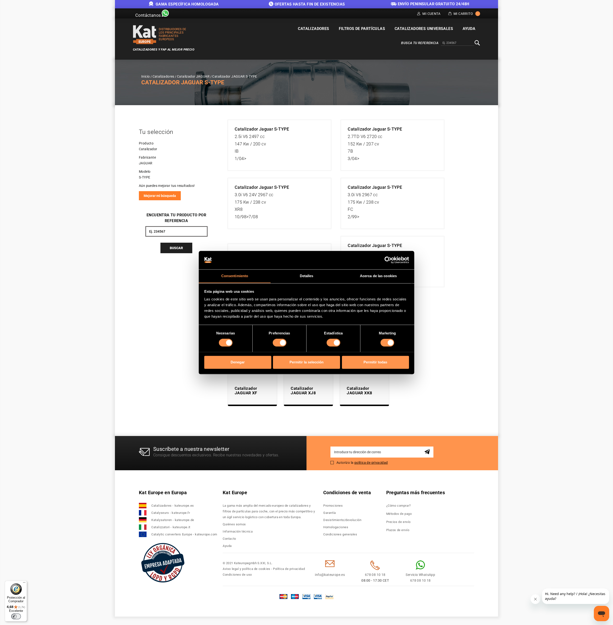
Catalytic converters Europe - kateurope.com (184, 534)
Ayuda (227, 546)
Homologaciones (335, 527)
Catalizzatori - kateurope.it (170, 527)
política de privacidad (371, 462)
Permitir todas (375, 362)
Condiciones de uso (237, 574)
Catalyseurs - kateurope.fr (170, 513)
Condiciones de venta (347, 492)
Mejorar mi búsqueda (160, 196)
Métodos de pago (399, 514)
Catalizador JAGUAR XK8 (359, 390)
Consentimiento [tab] (234, 276)
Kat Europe (235, 492)
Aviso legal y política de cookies (246, 569)
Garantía (329, 513)
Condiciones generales (340, 534)
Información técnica (238, 531)
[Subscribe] (428, 452)
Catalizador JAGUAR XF (246, 390)
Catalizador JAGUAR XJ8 (303, 390)
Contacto (229, 538)
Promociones (333, 505)
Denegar (238, 362)
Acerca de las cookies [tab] (378, 276)
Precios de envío (398, 522)
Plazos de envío (397, 530)
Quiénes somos (234, 524)
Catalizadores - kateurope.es (172, 505)
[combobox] (457, 43)
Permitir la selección (306, 362)
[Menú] (24, 583)
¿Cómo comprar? (398, 505)
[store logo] (144, 34)
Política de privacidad (289, 569)
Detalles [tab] (306, 276)
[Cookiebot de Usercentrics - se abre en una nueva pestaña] (388, 260)
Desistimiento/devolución (342, 520)
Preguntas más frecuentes (415, 492)
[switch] (279, 342)
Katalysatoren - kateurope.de (172, 520)
